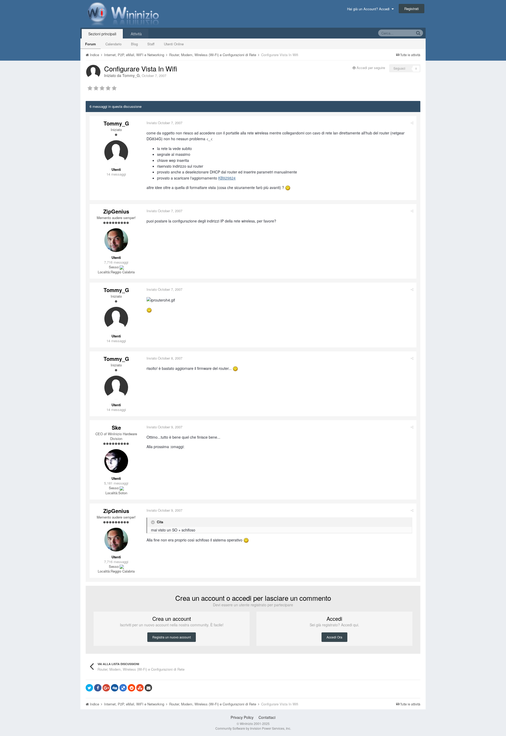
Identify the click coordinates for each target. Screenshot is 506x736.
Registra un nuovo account (171, 637)
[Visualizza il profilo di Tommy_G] (93, 72)
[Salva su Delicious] (123, 687)
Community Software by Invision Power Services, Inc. (253, 728)
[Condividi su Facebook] (97, 687)
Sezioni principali (102, 33)
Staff (150, 43)
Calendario (113, 43)
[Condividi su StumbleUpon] (140, 687)
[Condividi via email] (148, 687)
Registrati (411, 8)
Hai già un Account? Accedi (369, 8)
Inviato (164, 122)
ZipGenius (116, 211)
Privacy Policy (242, 717)
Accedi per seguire (371, 67)
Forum (90, 43)
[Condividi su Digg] (114, 687)
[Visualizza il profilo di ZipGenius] (116, 240)
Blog (134, 43)
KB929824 (227, 178)
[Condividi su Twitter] (89, 687)
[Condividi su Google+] (106, 687)
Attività (136, 33)
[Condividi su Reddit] (131, 687)
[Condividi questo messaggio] (412, 122)
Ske (116, 427)
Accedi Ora (334, 637)
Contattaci (267, 717)
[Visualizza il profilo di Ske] (116, 461)
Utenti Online (174, 43)
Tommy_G (131, 75)
